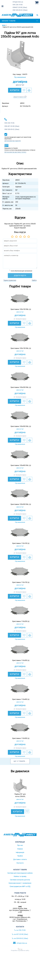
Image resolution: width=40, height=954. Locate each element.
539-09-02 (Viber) (20, 10)
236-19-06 (18, 5)
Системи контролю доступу (20, 880)
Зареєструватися (9, 280)
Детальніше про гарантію (12, 141)
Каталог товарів (8, 21)
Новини (20, 849)
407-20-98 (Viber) (20, 7)
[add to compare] (29, 90)
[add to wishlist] (24, 90)
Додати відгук (18, 97)
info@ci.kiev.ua (22, 943)
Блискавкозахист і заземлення (20, 883)
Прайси (20, 856)
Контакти (20, 863)
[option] (20, 55)
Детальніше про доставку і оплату (15, 152)
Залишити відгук (21, 319)
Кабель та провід (20, 876)
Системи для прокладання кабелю (20, 873)
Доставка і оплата (20, 859)
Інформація (20, 852)
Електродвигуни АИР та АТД (20, 886)
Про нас (20, 845)
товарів (22, 761)
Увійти (34, 280)
